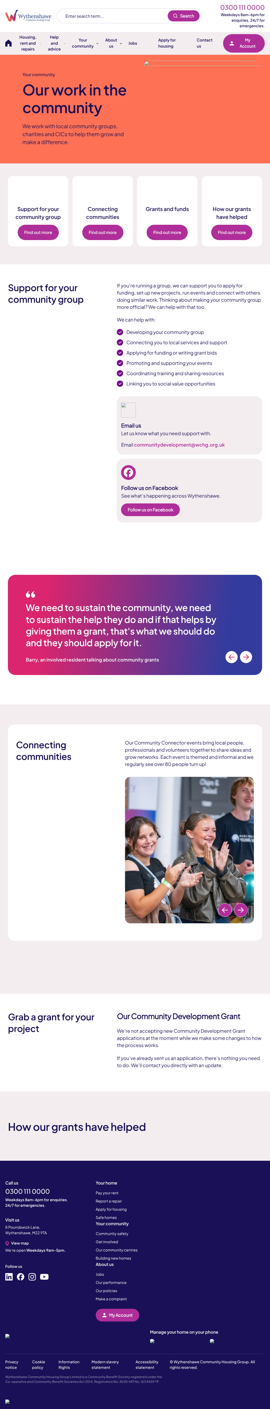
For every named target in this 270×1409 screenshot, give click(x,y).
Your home (106, 1183)
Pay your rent (107, 1193)
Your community (112, 1223)
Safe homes (106, 1217)
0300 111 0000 (242, 7)
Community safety (112, 1233)
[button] (53, 1401)
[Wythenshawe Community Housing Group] (31, 16)
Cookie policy (38, 1365)
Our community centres (117, 1250)
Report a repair (109, 1201)
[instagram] (32, 1277)
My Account (247, 43)
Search (187, 16)
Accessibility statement (147, 1365)
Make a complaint (111, 1299)
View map (20, 1243)
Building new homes (113, 1258)
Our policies (106, 1290)
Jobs (132, 43)
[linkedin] (9, 1277)
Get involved (107, 1242)
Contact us (205, 43)
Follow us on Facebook (150, 509)
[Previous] (231, 657)
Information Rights (69, 1365)
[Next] (246, 657)
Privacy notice (11, 1365)
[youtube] (44, 1277)
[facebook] (20, 1277)
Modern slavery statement (105, 1365)
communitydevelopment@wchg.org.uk (179, 445)
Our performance (111, 1282)
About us (105, 1264)
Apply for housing (167, 43)
